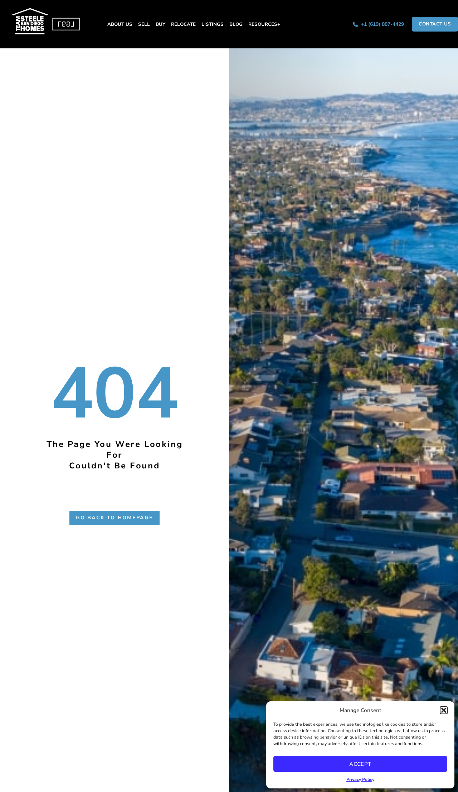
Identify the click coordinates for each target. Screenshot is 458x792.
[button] (443, 710)
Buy (160, 24)
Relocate (183, 24)
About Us (119, 24)
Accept (360, 764)
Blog (236, 24)
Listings (212, 24)
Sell (144, 24)
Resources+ (264, 24)
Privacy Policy (360, 779)
